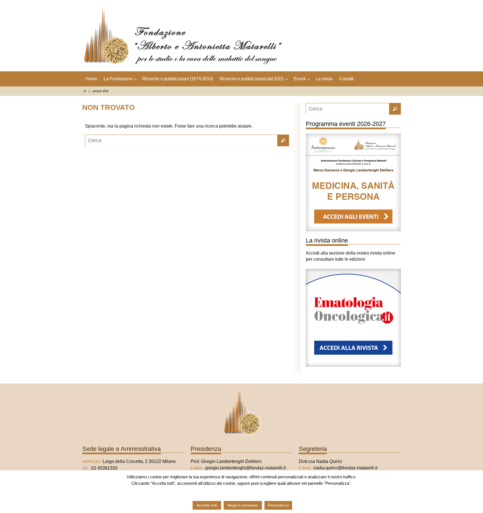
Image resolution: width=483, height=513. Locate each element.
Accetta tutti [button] (206, 505)
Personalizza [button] (278, 505)
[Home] (84, 91)
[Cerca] (283, 140)
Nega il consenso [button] (243, 505)
